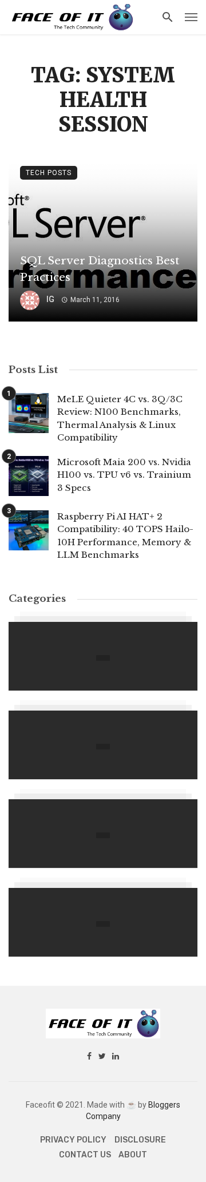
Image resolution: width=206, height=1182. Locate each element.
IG (50, 299)
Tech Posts (49, 173)
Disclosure (140, 1140)
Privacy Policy (73, 1140)
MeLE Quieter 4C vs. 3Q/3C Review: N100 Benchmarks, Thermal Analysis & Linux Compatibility (120, 418)
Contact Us (85, 1155)
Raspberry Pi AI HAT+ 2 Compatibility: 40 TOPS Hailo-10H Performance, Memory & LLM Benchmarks (125, 536)
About (132, 1155)
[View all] (103, 656)
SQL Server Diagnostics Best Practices (100, 269)
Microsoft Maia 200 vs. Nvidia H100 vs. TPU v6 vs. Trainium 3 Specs (124, 475)
